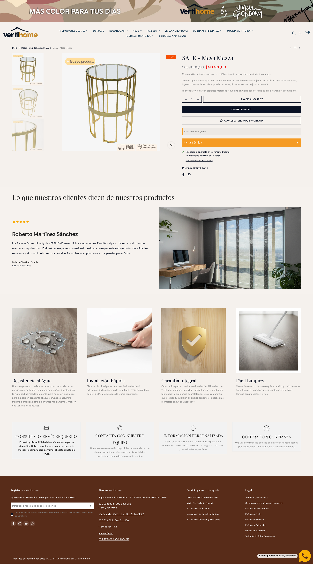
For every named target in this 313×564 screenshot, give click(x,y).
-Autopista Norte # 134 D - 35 (127, 497)
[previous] (51, 102)
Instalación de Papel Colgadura (203, 513)
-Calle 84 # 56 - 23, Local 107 (128, 513)
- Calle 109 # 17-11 (156, 497)
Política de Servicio (254, 519)
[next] (170, 102)
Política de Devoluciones (257, 508)
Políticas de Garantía (255, 530)
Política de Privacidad (255, 525)
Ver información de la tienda (199, 160)
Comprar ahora (241, 109)
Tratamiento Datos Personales (260, 536)
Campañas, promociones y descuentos (264, 503)
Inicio (14, 47)
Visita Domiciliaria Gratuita (200, 503)
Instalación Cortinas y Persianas (203, 519)
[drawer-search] (294, 33)
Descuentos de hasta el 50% (35, 47)
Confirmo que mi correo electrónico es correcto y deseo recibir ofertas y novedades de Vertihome (54, 514)
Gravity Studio (82, 558)
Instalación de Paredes (199, 508)
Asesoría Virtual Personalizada (202, 497)
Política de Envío (253, 514)
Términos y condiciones (256, 497)
